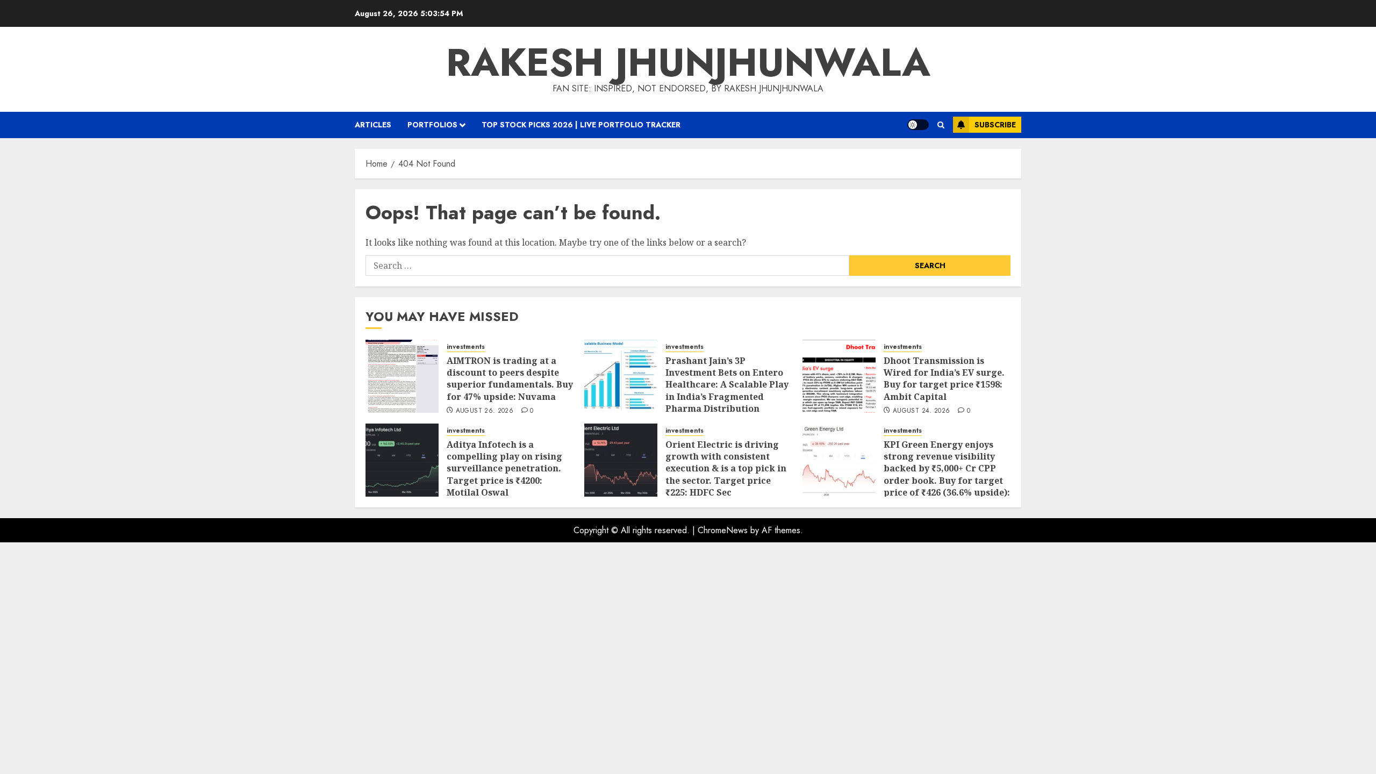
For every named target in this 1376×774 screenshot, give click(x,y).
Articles (373, 124)
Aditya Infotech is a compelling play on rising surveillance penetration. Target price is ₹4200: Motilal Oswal (504, 469)
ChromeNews (723, 530)
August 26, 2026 (484, 411)
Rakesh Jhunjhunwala (688, 62)
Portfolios (432, 124)
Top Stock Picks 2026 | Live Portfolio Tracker (581, 124)
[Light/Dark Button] (918, 124)
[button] (941, 124)
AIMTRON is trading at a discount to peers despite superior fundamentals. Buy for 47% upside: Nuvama (510, 379)
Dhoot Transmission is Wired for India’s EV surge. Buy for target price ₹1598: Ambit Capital (944, 379)
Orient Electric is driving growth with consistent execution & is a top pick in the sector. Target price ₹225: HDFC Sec (725, 469)
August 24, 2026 (921, 411)
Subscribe (995, 124)
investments (466, 347)
